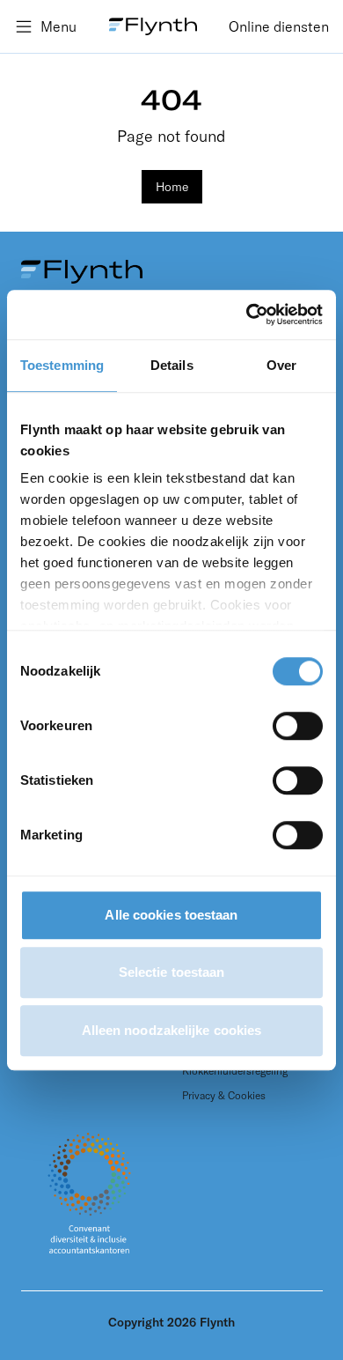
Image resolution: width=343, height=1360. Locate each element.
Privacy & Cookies (224, 1095)
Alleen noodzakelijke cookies (172, 1030)
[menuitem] (279, 26)
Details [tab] (171, 365)
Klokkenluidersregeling (235, 1070)
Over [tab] (281, 365)
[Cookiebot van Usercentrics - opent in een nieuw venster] (247, 314)
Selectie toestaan (172, 972)
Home (172, 187)
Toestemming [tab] (62, 365)
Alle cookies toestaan (171, 914)
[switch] (298, 726)
